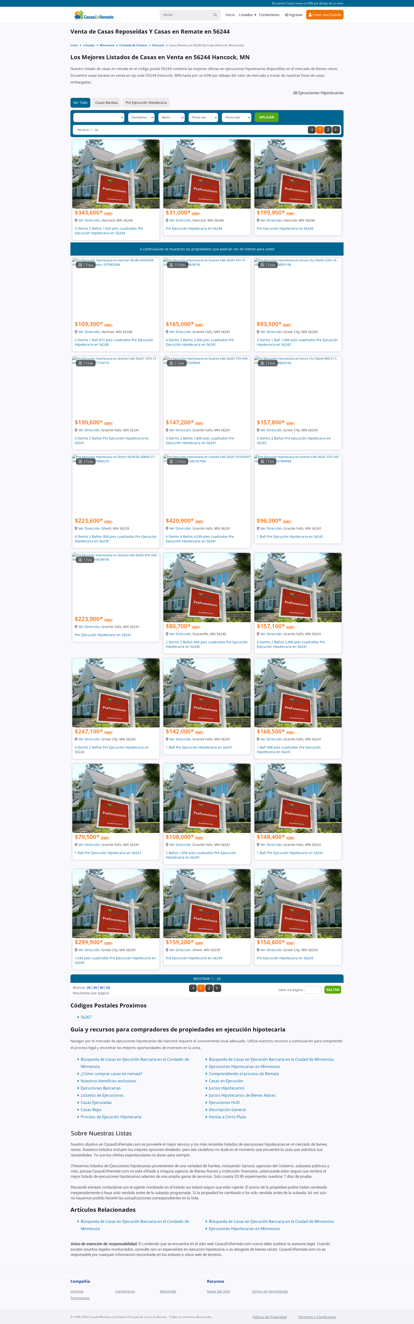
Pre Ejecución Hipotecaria (146, 102)
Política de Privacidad (270, 1317)
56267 (86, 1017)
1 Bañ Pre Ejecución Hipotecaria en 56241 (290, 536)
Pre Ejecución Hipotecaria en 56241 (103, 635)
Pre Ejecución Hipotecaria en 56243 (285, 958)
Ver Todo (80, 102)
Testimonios (80, 1298)
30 (95, 987)
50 (108, 987)
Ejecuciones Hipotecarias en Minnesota (244, 1066)
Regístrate (168, 1291)
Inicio (230, 14)
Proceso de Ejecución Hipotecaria (111, 1116)
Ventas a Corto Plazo (227, 1116)
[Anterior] (312, 130)
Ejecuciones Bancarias (101, 1088)
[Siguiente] (336, 130)
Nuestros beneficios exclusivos (108, 1081)
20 (89, 987)
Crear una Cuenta (326, 14)
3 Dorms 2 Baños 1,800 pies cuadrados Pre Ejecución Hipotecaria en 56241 (200, 440)
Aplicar (266, 117)
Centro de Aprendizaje (270, 1291)
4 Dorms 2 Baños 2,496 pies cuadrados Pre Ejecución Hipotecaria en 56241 (291, 644)
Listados (246, 14)
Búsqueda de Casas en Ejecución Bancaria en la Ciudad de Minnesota (271, 1059)
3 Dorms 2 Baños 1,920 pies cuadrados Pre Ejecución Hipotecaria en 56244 (109, 230)
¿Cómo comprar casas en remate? (111, 1073)
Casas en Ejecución (226, 1081)
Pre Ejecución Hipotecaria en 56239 (194, 958)
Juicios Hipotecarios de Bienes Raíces (242, 1095)
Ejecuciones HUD (224, 1102)
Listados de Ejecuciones (102, 1095)
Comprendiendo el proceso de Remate (244, 1073)
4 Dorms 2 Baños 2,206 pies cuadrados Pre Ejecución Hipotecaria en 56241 (200, 342)
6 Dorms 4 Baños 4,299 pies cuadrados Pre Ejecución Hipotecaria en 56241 (200, 538)
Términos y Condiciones (317, 1317)
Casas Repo (91, 1109)
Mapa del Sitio (218, 1291)
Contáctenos (269, 14)
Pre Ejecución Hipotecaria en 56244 (194, 228)
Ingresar (295, 14)
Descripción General (227, 1109)
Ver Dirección (89, 220)
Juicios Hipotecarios (227, 1088)
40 (102, 987)
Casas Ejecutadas (96, 1102)
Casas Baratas (106, 102)
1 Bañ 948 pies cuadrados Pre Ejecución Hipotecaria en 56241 (289, 749)
